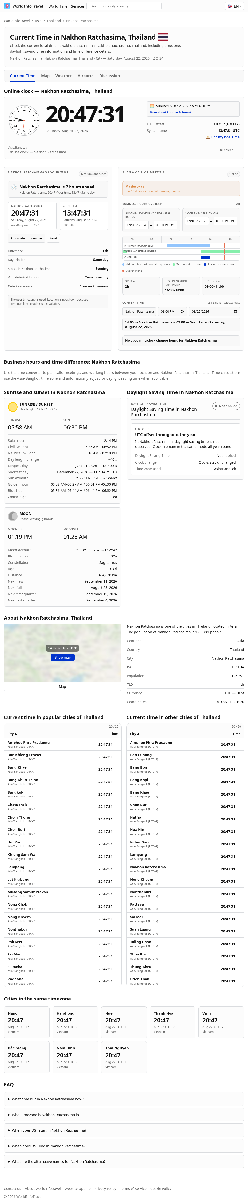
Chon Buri (16, 829)
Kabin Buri (139, 842)
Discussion (109, 75)
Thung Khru (140, 966)
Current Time (22, 75)
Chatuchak (17, 804)
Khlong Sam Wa (21, 854)
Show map (62, 657)
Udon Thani (140, 979)
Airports (85, 75)
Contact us (12, 1188)
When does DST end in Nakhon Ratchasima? (48, 1145)
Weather (63, 75)
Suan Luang (140, 929)
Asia (38, 20)
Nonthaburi (18, 929)
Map (45, 75)
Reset (53, 238)
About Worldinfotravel (43, 1188)
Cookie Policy (160, 1188)
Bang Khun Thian (23, 779)
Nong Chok (17, 904)
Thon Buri (138, 954)
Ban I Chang (141, 754)
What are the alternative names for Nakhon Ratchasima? (59, 1161)
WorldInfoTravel (17, 20)
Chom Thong (19, 817)
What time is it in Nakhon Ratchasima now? (48, 1099)
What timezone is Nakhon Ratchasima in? (46, 1114)
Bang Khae (17, 767)
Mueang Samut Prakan (28, 892)
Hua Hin (137, 829)
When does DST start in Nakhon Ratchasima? (49, 1130)
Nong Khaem (19, 917)
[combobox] (124, 6)
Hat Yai (14, 842)
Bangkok (15, 792)
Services (78, 6)
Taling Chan (140, 942)
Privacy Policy (105, 1188)
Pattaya (137, 904)
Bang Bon (138, 767)
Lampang (16, 867)
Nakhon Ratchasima (148, 867)
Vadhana (15, 979)
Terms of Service (133, 1188)
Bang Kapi (139, 779)
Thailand (54, 20)
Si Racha (15, 966)
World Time (58, 6)
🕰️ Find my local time (223, 137)
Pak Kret (15, 942)
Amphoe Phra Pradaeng (29, 742)
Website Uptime (78, 1188)
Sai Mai (14, 954)
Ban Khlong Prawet (25, 754)
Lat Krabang (19, 879)
